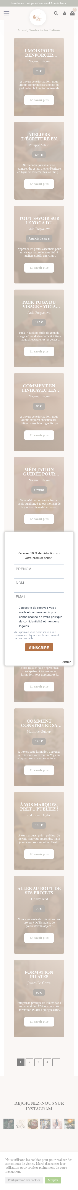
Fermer (65, 662)
